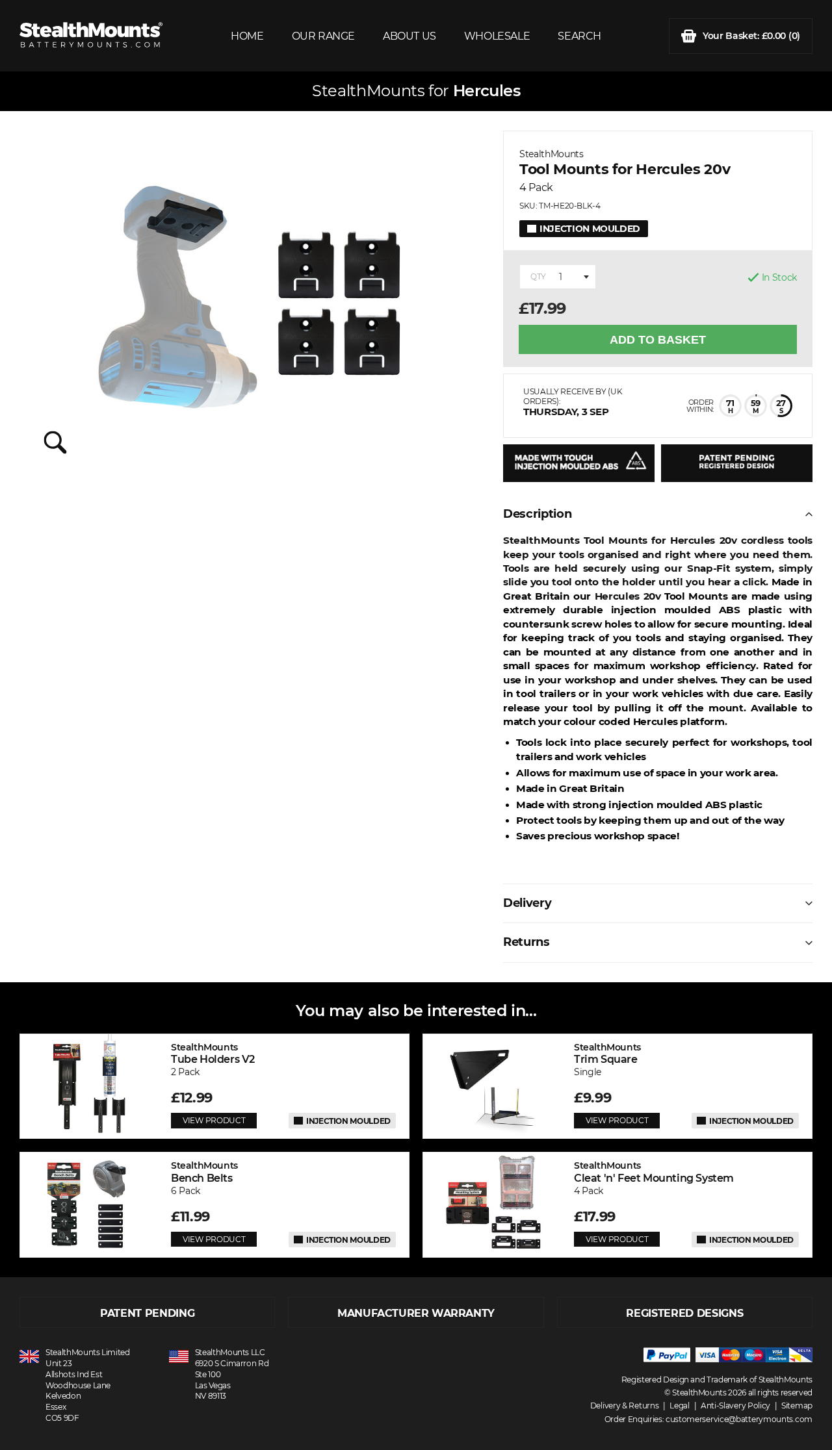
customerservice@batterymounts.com (739, 1419)
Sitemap (796, 1405)
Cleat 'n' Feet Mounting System (654, 1172)
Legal (680, 1405)
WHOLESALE (497, 36)
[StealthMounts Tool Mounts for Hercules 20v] (252, 305)
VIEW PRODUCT (214, 1120)
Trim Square (607, 1053)
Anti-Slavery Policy (735, 1405)
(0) (751, 36)
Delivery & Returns (624, 1405)
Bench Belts (204, 1172)
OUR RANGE (323, 36)
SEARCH (579, 36)
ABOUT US (409, 36)
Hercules (486, 91)
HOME (247, 36)
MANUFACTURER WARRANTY (416, 1313)
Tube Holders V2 (213, 1053)
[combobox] (558, 277)
